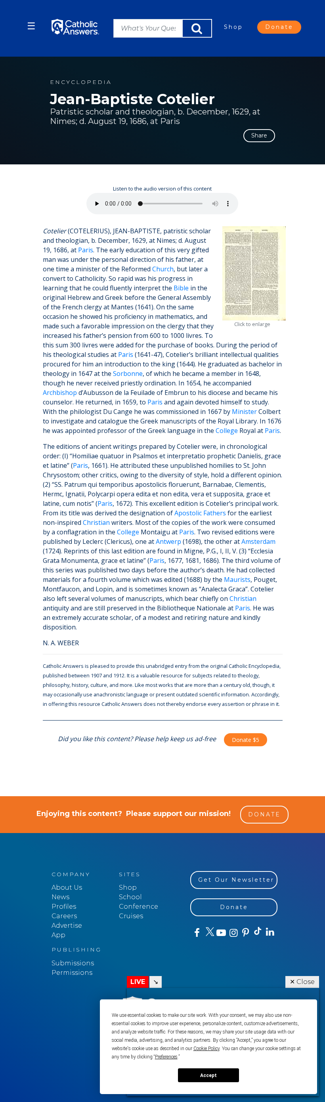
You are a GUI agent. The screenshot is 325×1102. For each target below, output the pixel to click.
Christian (96, 522)
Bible (181, 288)
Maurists (237, 579)
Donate (279, 27)
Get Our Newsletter (236, 879)
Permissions (72, 972)
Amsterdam (258, 541)
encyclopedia (81, 82)
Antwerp (168, 541)
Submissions (73, 963)
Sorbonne (128, 373)
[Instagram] (233, 933)
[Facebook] (196, 933)
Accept (208, 1075)
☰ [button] (31, 26)
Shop (233, 27)
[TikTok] (257, 933)
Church (163, 269)
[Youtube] (221, 933)
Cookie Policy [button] (206, 1048)
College (227, 430)
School (130, 897)
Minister (244, 411)
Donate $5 (245, 740)
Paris (85, 250)
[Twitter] (209, 933)
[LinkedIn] (270, 932)
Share (259, 135)
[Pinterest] (245, 933)
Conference (138, 906)
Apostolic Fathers (200, 513)
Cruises (131, 916)
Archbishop (60, 392)
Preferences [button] (166, 1057)
